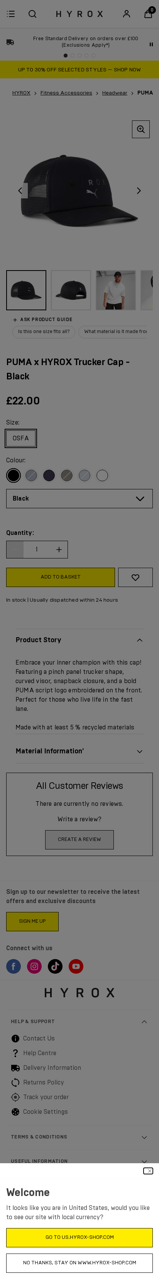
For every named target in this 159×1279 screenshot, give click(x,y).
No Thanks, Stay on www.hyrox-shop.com (79, 1262)
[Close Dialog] (148, 1171)
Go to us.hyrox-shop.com (80, 1237)
